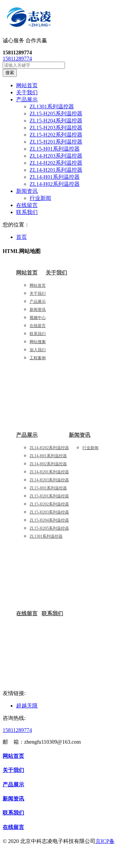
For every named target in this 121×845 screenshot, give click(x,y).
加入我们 (38, 350)
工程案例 (38, 358)
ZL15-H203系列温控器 (56, 127)
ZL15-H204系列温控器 (56, 120)
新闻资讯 (38, 309)
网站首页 (27, 272)
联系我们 (38, 333)
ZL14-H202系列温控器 (56, 163)
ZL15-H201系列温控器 (56, 142)
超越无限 (27, 705)
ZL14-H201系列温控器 (56, 170)
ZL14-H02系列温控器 (55, 184)
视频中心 (38, 317)
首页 (21, 237)
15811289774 (17, 58)
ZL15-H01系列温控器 (55, 149)
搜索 (9, 72)
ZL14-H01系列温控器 (55, 177)
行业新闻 (40, 198)
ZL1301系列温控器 (52, 106)
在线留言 (38, 325)
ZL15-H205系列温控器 (56, 113)
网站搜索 (38, 341)
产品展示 (38, 301)
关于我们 (38, 293)
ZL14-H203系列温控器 (56, 156)
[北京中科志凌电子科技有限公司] (60, 18)
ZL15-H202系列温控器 (56, 135)
